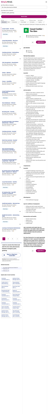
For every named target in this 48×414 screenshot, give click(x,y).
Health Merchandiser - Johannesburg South (10, 215)
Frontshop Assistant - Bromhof (9, 131)
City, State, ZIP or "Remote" (7, 10)
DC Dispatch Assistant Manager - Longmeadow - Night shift (9, 160)
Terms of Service (10, 259)
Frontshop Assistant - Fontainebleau (10, 52)
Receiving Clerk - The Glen (8, 111)
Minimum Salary (32, 20)
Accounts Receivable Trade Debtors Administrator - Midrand (10, 122)
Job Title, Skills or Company (7, 5)
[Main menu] (46, 2)
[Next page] (17, 238)
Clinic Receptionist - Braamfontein (10, 62)
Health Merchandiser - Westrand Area (11, 203)
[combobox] (24, 7)
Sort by (2, 20)
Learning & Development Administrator (11, 228)
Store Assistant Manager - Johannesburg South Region (8, 149)
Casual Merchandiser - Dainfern (9, 181)
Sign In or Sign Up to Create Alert (12, 255)
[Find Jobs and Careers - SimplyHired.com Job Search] (6, 2)
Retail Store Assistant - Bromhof (9, 140)
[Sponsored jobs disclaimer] (46, 24)
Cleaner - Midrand (6, 72)
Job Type (22, 20)
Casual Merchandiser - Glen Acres (10, 40)
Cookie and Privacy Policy (6, 260)
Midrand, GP (6, 270)
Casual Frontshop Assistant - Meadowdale (8, 92)
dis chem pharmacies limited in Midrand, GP (10, 268)
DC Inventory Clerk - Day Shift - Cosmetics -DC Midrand (9, 193)
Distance (13, 20)
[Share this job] (32, 42)
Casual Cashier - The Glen (8, 28)
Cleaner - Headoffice (7, 81)
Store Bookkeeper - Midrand (8, 102)
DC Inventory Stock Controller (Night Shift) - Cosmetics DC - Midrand (10, 171)
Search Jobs (24, 16)
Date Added (40, 20)
